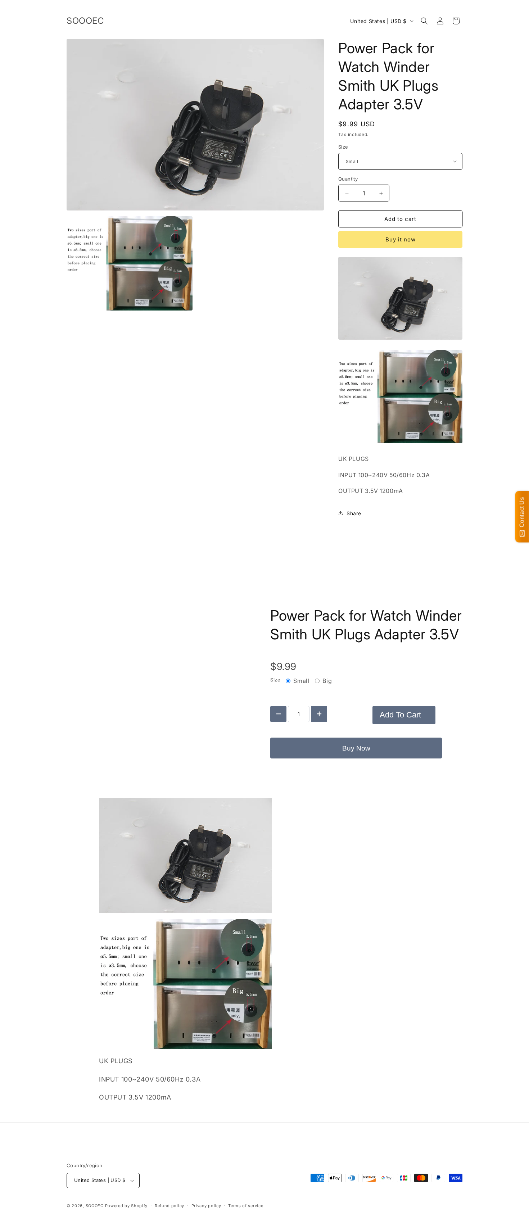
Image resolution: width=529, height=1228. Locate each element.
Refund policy (169, 1205)
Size (343, 147)
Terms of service (245, 1205)
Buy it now (400, 239)
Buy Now (356, 748)
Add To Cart (400, 714)
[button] (424, 21)
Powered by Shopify (126, 1205)
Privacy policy (206, 1205)
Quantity (348, 179)
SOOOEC (95, 1205)
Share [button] (354, 513)
